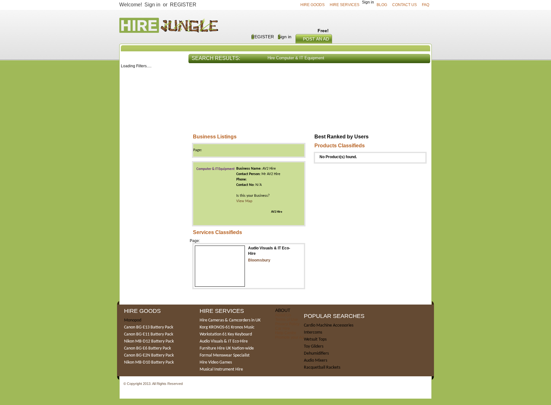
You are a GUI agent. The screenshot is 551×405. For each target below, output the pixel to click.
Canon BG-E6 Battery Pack (147, 348)
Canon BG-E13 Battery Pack (148, 327)
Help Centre (285, 333)
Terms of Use (286, 319)
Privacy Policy (287, 324)
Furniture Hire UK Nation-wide (227, 348)
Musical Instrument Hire (221, 369)
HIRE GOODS (312, 5)
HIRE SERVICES (344, 5)
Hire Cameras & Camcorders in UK (230, 320)
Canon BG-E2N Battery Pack (149, 355)
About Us (283, 315)
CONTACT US (404, 5)
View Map (244, 201)
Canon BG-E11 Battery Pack (148, 334)
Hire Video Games (216, 362)
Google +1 (192, 384)
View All (419, 74)
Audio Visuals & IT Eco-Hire (224, 341)
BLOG (382, 5)
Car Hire (282, 328)
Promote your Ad (289, 337)
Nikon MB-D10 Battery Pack (149, 362)
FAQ (425, 5)
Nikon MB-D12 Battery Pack (149, 341)
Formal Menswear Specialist (225, 355)
